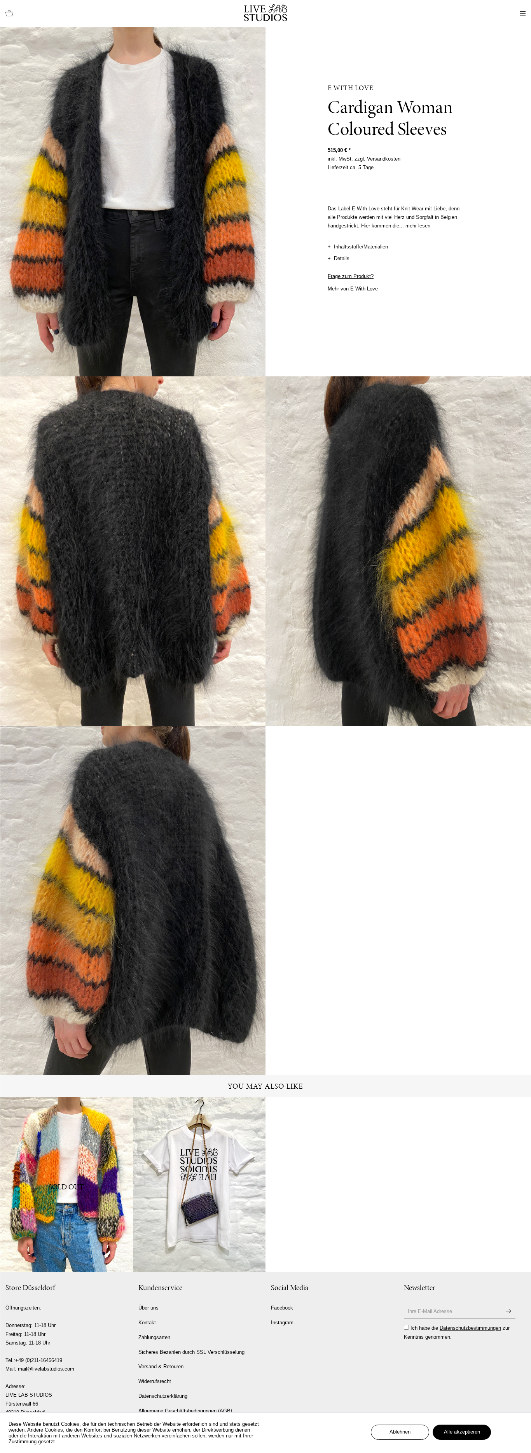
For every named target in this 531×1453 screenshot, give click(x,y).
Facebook (282, 1308)
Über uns (148, 1308)
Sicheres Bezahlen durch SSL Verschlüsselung (191, 1352)
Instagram (282, 1322)
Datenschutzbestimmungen (470, 1328)
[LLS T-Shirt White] (199, 1184)
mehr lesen (417, 226)
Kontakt (147, 1322)
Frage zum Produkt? (351, 276)
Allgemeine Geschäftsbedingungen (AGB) (185, 1411)
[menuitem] (9, 13)
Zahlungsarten (154, 1337)
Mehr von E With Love (353, 289)
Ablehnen (400, 1432)
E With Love (351, 88)
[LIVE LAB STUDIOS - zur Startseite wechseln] (265, 12)
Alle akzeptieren (462, 1432)
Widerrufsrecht (154, 1381)
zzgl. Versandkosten (377, 159)
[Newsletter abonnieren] (508, 1311)
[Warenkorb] (9, 13)
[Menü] (523, 13)
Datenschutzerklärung (162, 1396)
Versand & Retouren (160, 1366)
